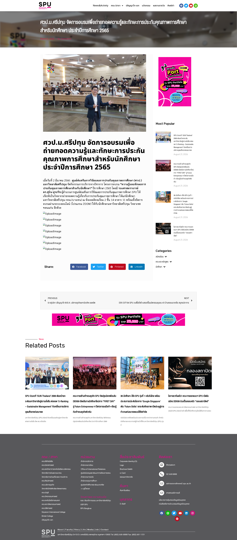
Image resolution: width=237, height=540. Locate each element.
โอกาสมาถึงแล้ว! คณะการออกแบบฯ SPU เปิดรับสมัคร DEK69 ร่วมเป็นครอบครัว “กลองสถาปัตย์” (184, 231)
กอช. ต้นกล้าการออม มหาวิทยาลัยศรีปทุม (94, 500)
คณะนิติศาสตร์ (47, 508)
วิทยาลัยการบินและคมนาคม (52, 473)
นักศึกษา (159, 266)
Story (77, 529)
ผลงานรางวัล (159, 5)
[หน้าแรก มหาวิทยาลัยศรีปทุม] (48, 533)
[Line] (196, 6)
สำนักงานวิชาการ (87, 461)
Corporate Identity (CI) (128, 461)
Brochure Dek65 (126, 469)
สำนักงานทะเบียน (87, 465)
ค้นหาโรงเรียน (125, 490)
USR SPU (83, 504)
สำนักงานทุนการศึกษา (89, 480)
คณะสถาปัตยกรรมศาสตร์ (51, 504)
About (60, 529)
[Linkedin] (186, 513)
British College (47, 516)
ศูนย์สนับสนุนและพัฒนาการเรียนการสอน (96, 473)
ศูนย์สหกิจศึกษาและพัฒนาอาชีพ (92, 484)
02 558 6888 (171, 474)
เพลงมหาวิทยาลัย (126, 477)
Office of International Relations (93, 469)
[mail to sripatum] (161, 483)
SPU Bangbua (84, 508)
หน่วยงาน (88, 457)
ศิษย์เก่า (170, 5)
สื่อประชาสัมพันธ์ (132, 457)
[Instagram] (192, 513)
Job (97, 529)
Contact (105, 529)
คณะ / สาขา (49, 457)
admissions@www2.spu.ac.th (178, 483)
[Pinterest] (177, 518)
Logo (122, 465)
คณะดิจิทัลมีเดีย (47, 461)
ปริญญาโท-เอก (132, 5)
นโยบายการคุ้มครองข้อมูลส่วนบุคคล (172, 500)
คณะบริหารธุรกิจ (48, 484)
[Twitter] (174, 513)
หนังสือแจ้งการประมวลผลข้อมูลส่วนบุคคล (174, 503)
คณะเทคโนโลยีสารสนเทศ (51, 500)
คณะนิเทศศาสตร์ (48, 465)
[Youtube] (180, 513)
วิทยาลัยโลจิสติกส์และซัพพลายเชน (54, 488)
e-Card (122, 473)
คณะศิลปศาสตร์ (47, 480)
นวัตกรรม (146, 5)
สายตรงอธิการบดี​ (173, 492)
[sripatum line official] (161, 464)
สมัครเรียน (159, 256)
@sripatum (170, 464)
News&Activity (100, 5)
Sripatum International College (53, 512)
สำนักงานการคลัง (87, 477)
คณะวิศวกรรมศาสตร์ (49, 496)
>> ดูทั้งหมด (85, 488)
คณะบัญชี (45, 492)
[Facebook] (161, 513)
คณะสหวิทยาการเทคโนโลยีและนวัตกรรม (56, 469)
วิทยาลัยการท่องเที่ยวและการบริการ (54, 477)
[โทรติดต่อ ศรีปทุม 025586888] (161, 474)
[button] (79, 267)
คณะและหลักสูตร (162, 261)
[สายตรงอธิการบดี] (161, 492)
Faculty (69, 529)
